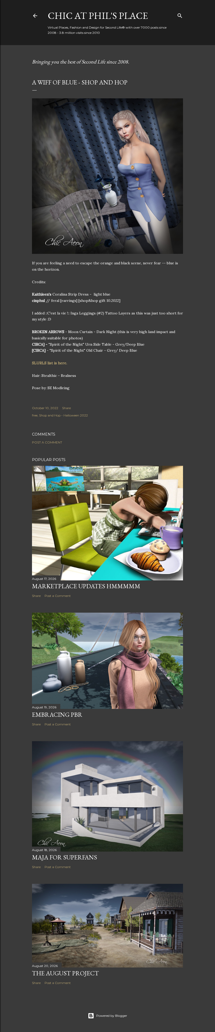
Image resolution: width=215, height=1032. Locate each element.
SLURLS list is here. (50, 363)
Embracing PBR (57, 714)
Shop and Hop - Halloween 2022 (63, 415)
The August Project (65, 973)
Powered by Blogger (111, 1016)
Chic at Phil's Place (98, 15)
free (34, 415)
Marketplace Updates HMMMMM (86, 586)
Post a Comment (47, 442)
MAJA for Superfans (64, 857)
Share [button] (66, 408)
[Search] (180, 14)
